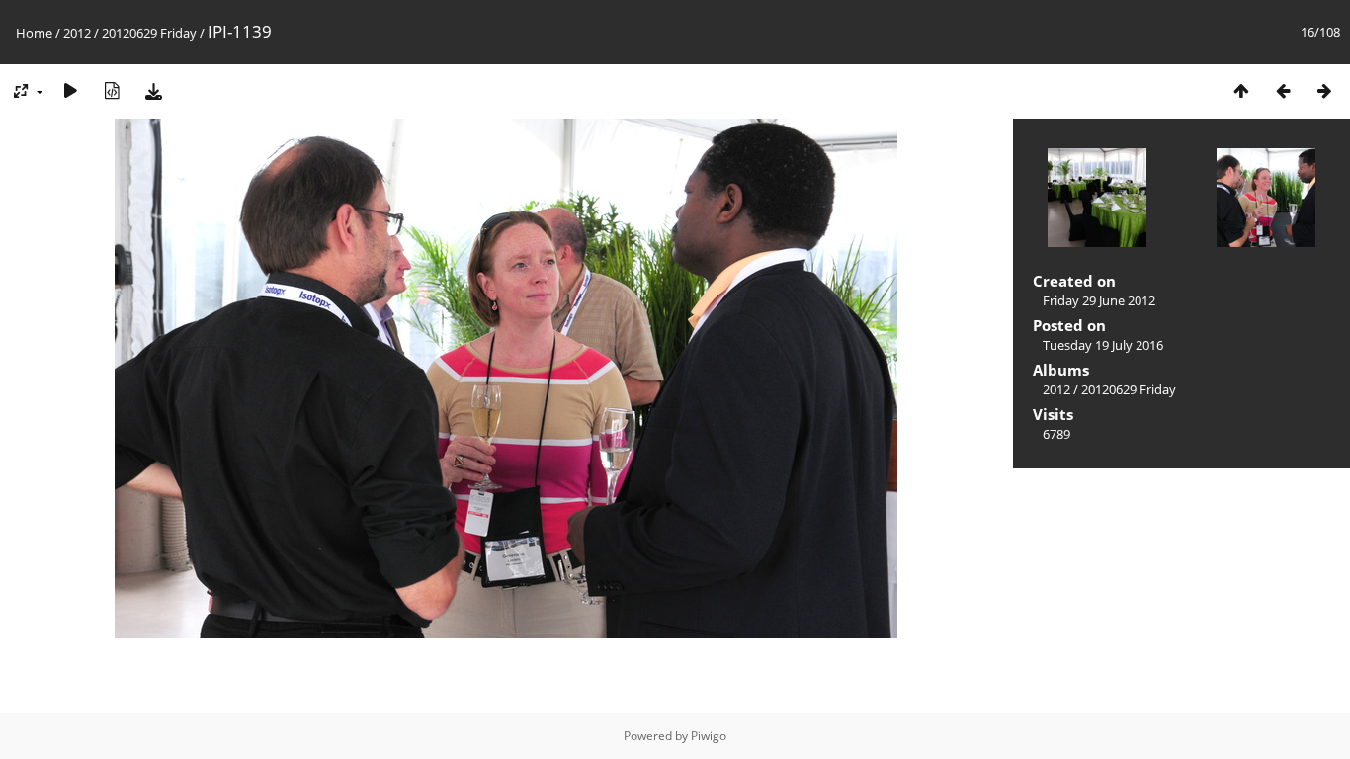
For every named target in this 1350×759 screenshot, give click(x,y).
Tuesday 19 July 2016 (1103, 345)
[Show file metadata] (111, 90)
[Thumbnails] (1241, 90)
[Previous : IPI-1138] (1283, 90)
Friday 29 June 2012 (1099, 300)
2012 (77, 33)
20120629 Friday (149, 33)
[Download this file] (153, 90)
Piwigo (708, 735)
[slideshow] (70, 90)
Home (34, 33)
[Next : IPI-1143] (1324, 90)
